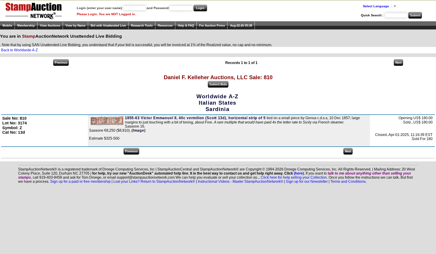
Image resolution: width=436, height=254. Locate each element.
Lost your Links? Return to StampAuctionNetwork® (154, 181)
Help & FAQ (186, 25)
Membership (26, 25)
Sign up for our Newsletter (307, 181)
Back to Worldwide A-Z (19, 50)
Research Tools (142, 25)
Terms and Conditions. (348, 181)
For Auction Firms (212, 25)
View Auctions (50, 25)
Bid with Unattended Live (108, 25)
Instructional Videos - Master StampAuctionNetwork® (240, 181)
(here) (299, 173)
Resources (165, 25)
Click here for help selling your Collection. (294, 177)
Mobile (7, 25)
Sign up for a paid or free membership (80, 181)
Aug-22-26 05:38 (241, 25)
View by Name (75, 25)
